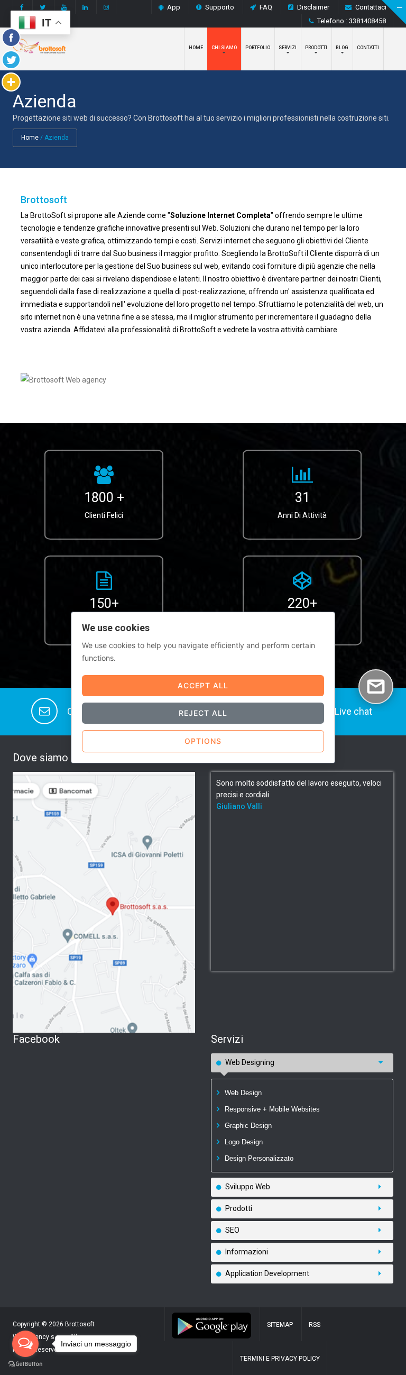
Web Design (243, 1093)
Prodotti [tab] (238, 1208)
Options (203, 740)
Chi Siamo (224, 47)
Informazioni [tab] (246, 1251)
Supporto (219, 7)
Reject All (203, 712)
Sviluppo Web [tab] (247, 1186)
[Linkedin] (85, 7)
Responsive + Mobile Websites (272, 1109)
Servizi (288, 47)
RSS (314, 1324)
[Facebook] (11, 37)
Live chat (353, 711)
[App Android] (211, 1324)
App (173, 7)
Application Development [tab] (267, 1273)
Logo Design (244, 1142)
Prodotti (316, 47)
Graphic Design (248, 1126)
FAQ (266, 7)
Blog (342, 47)
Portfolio (257, 47)
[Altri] (11, 82)
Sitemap (280, 1324)
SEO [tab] (232, 1230)
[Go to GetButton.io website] (25, 1364)
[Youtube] (63, 7)
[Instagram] (106, 7)
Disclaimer (313, 7)
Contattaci (370, 7)
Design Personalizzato (259, 1158)
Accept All (203, 685)
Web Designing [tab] (249, 1062)
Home (196, 47)
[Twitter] (11, 59)
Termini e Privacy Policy (280, 1358)
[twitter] (42, 7)
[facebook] (22, 7)
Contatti (368, 47)
